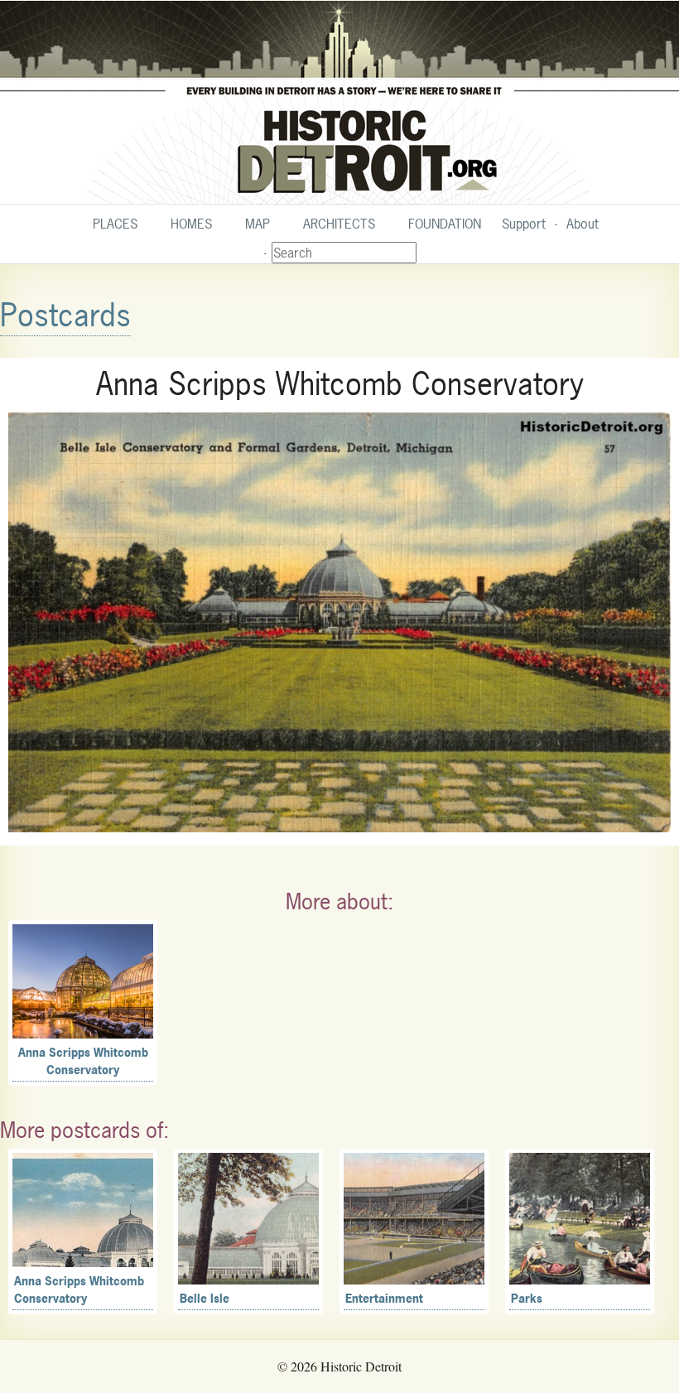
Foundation (444, 223)
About (582, 223)
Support (524, 223)
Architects (339, 223)
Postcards (65, 315)
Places (115, 223)
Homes (191, 223)
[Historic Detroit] (339, 102)
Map (257, 223)
